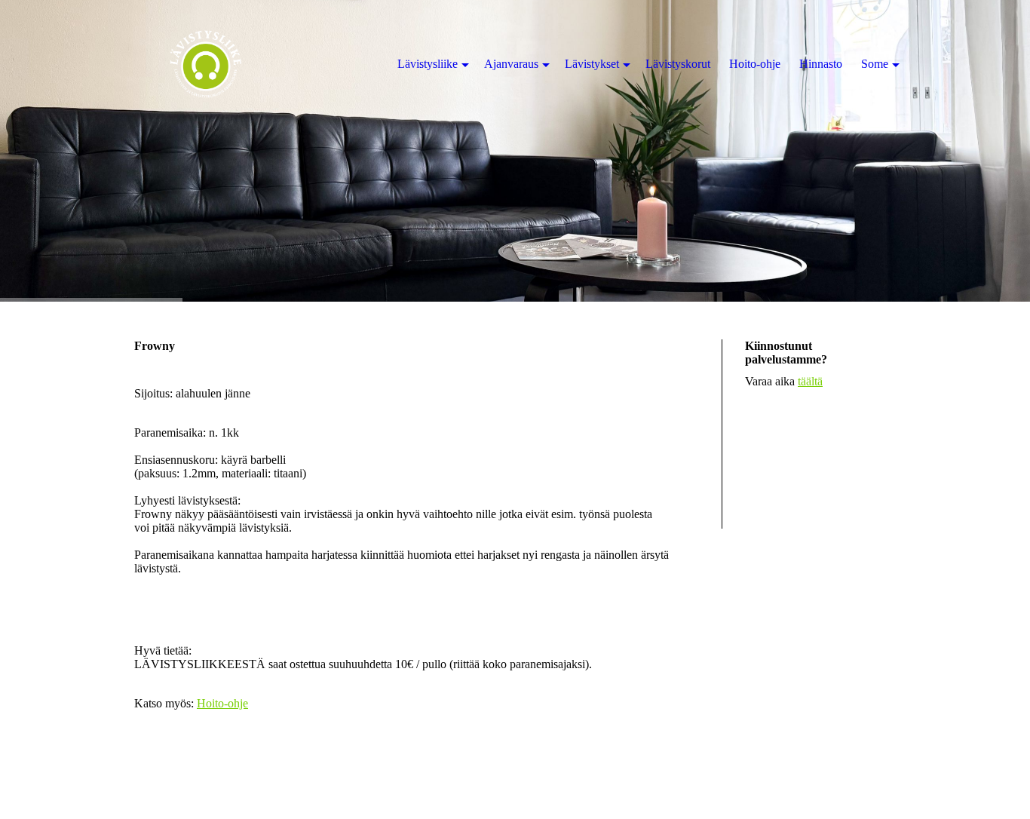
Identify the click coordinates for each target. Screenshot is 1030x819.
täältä (810, 381)
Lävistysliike (427, 63)
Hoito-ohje (222, 703)
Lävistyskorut (677, 63)
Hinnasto (820, 63)
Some (874, 63)
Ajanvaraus (511, 63)
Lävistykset (592, 63)
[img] (515, 151)
